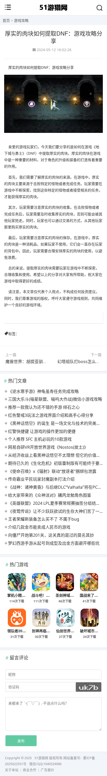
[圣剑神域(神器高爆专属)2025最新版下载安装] (65, 582)
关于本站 (11, 770)
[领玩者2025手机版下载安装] (17, 618)
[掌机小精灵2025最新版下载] (17, 582)
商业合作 (29, 770)
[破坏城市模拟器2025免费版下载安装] (89, 618)
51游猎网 (41, 758)
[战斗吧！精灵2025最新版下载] (41, 582)
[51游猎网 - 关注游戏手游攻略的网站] (54, 11)
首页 (6, 20)
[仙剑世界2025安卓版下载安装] (66, 618)
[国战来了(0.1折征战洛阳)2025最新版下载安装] (89, 582)
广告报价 (47, 770)
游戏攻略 (21, 20)
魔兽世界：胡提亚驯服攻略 (30, 361)
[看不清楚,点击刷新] (89, 687)
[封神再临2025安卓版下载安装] (41, 618)
